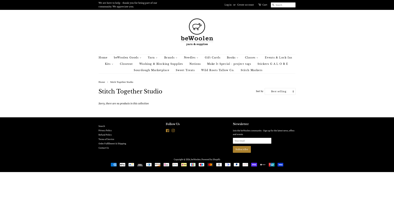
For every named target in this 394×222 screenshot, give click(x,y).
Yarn (152, 57)
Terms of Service (106, 139)
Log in (228, 4)
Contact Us (103, 147)
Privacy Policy (105, 130)
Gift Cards (212, 57)
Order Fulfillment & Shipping (112, 143)
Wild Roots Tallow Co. (217, 70)
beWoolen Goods (127, 57)
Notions (195, 63)
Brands (170, 57)
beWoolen (196, 159)
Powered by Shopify (210, 159)
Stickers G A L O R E (272, 63)
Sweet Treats (185, 70)
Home (103, 57)
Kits (108, 63)
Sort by (259, 91)
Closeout (126, 63)
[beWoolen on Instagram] (173, 131)
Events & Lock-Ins (278, 57)
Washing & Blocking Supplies (161, 63)
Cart (264, 4)
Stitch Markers (251, 70)
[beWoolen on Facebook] (167, 131)
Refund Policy (105, 134)
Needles (190, 57)
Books (232, 57)
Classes (251, 57)
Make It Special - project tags (229, 63)
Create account (245, 4)
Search (101, 126)
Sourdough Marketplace (151, 70)
